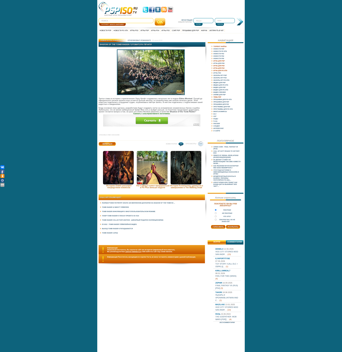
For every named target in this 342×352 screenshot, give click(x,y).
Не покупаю (227, 213)
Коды (215, 119)
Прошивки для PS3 (221, 104)
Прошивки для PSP (190, 30)
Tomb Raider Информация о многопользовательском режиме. (129, 211)
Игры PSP (145, 30)
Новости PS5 (218, 58)
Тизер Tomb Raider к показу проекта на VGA (120, 216)
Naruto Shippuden (117, 24)
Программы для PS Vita (223, 109)
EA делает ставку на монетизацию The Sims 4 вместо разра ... (227, 161)
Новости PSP (105, 30)
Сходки (216, 126)
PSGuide (216, 123)
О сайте (216, 131)
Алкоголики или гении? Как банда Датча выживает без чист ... (225, 184)
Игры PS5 (166, 30)
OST (214, 116)
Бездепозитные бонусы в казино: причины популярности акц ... (224, 178)
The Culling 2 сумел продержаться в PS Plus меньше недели (153, 186)
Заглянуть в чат (216, 30)
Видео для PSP (219, 87)
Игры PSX (217, 73)
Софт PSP (176, 30)
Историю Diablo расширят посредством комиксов (119, 186)
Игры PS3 (134, 30)
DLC (214, 114)
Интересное (218, 128)
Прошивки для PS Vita (222, 99)
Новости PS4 (119, 40)
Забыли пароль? (185, 22)
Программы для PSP (221, 106)
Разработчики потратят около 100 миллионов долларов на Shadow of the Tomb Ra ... (138, 203)
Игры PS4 (155, 30)
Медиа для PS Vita (220, 85)
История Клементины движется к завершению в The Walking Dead (186, 186)
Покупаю (227, 210)
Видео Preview (219, 92)
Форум (204, 30)
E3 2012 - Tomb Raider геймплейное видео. (119, 224)
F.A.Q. (215, 121)
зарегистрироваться (133, 252)
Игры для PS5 (218, 63)
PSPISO (118, 9)
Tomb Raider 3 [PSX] (110, 233)
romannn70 (146, 40)
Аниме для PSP (219, 94)
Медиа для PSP (219, 82)
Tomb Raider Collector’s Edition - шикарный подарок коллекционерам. (133, 220)
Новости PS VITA (121, 30)
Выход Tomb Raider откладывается (117, 228)
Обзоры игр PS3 (220, 78)
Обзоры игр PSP (220, 75)
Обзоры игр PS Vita (221, 80)
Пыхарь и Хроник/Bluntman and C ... (226, 297)
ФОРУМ (216, 242)
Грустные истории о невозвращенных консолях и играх (226, 172)
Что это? (227, 216)
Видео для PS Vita (220, 90)
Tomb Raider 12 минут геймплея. (115, 207)
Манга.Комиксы (220, 111)
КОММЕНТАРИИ (234, 242)
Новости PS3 (106, 40)
